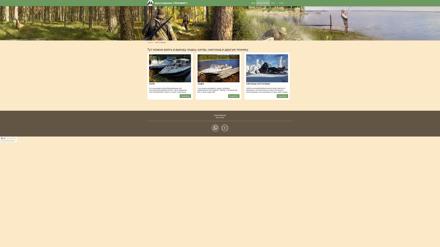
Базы (253, 3)
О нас (281, 3)
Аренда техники (263, 3)
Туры (273, 3)
